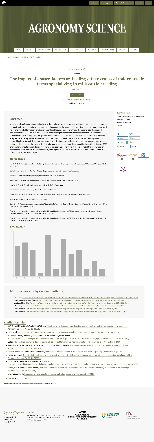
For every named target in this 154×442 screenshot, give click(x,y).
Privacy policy (106, 3)
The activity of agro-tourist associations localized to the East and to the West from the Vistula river (64, 303)
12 (22, 378)
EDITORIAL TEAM (107, 50)
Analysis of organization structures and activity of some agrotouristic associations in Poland (67, 300)
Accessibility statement (124, 3)
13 (25, 378)
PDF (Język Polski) (77, 95)
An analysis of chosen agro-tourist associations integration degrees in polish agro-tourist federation (64, 312)
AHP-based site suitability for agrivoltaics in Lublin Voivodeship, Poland (99, 345)
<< (5, 378)
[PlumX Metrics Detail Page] (123, 169)
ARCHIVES (92, 50)
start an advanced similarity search (29, 384)
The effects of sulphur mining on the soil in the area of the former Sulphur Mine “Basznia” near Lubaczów (51, 338)
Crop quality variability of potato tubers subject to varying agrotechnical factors (54, 342)
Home (9, 57)
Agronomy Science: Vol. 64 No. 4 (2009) (124, 297)
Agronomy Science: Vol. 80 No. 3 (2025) (24, 348)
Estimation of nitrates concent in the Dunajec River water (68, 352)
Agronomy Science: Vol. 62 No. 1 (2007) (113, 312)
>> (28, 378)
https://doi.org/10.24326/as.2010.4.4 (79, 100)
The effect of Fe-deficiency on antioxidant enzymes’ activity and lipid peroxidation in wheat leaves (86, 326)
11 (20, 378)
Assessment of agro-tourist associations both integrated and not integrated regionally (59, 309)
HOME (18, 50)
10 (17, 378)
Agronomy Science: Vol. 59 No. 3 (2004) (112, 338)
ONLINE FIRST (60, 50)
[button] (122, 133)
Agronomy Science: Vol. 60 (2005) (105, 332)
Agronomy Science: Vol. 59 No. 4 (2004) (104, 342)
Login (149, 3)
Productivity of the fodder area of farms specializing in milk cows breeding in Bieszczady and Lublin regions (59, 306)
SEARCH (134, 50)
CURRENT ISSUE (77, 50)
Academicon (56, 418)
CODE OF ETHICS (44, 50)
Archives (16, 57)
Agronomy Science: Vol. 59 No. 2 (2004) (24, 358)
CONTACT (122, 50)
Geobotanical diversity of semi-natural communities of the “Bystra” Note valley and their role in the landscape (84, 368)
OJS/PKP (47, 420)
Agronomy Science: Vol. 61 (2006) (112, 300)
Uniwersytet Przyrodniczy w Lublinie (52, 415)
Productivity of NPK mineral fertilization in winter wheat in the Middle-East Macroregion (54, 332)
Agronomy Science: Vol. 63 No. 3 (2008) (113, 303)
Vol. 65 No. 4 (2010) (27, 57)
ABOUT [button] (28, 50)
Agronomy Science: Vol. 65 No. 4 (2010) (110, 306)
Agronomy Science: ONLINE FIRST (125, 364)
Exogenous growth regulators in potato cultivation (44, 374)
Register (139, 3)
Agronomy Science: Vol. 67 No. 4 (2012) (24, 329)
